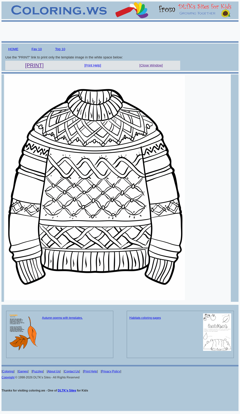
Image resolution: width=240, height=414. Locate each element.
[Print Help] (92, 65)
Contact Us (71, 371)
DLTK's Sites (67, 390)
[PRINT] (34, 65)
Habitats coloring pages (145, 317)
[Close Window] (151, 65)
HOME (13, 49)
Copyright (8, 377)
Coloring (8, 371)
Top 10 (60, 49)
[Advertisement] (120, 30)
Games (23, 371)
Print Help (90, 371)
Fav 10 (37, 49)
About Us (53, 371)
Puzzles (37, 371)
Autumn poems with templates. (62, 317)
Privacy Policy (110, 371)
